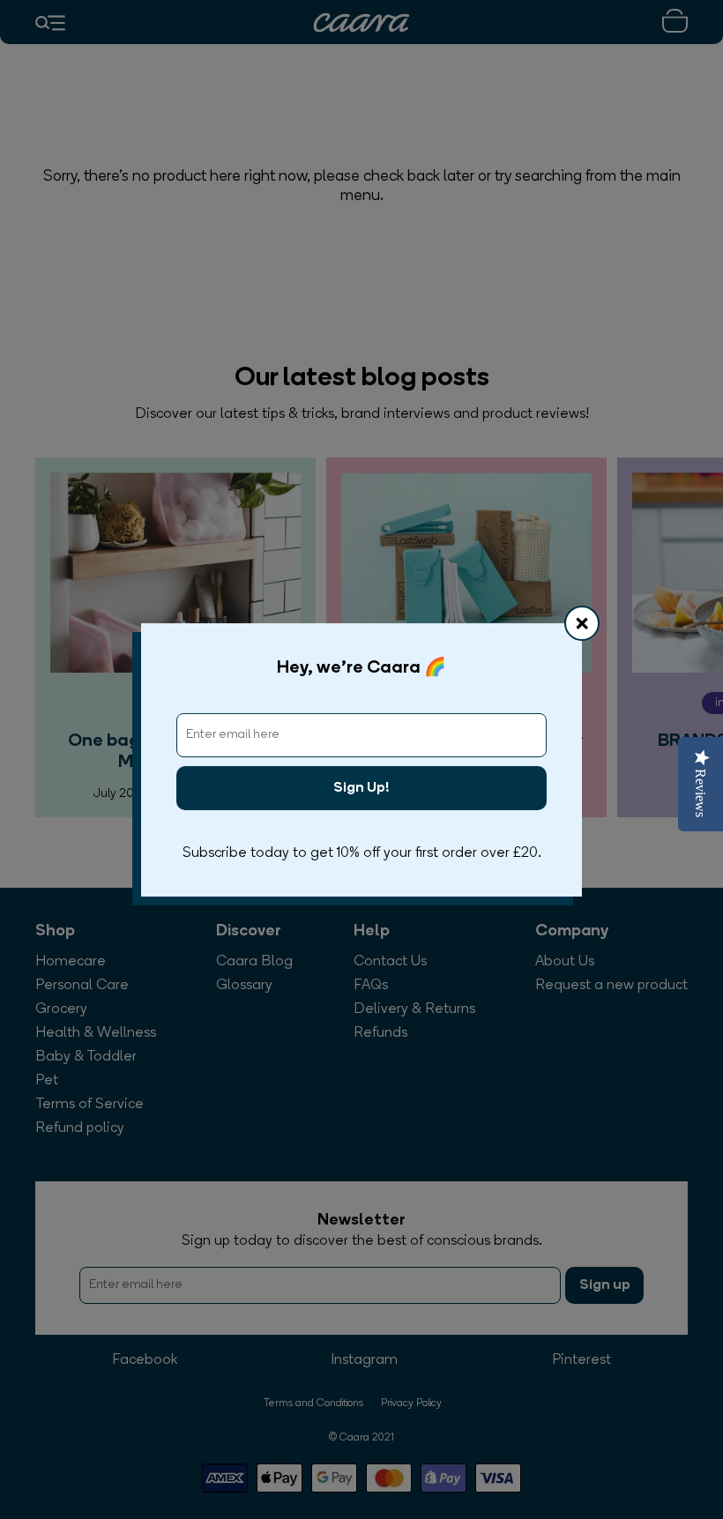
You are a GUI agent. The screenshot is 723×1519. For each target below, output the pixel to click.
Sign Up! (361, 788)
